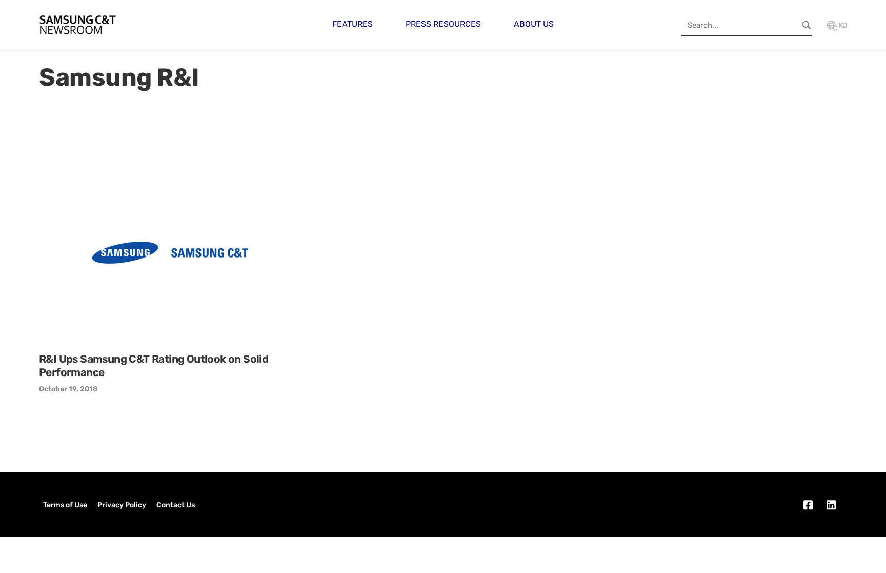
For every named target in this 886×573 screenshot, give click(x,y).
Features (352, 24)
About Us (534, 24)
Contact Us (175, 505)
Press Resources (443, 24)
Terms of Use (65, 505)
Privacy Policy (121, 505)
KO (842, 25)
